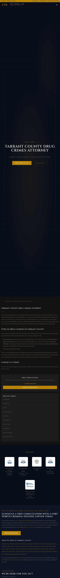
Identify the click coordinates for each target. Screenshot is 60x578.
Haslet (54, 546)
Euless (12, 546)
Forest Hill (23, 546)
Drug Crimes (6, 403)
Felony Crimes (6, 424)
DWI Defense (6, 399)
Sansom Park (24, 551)
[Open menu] (57, 5)
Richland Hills (5, 551)
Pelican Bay (52, 549)
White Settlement (21, 554)
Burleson (30, 544)
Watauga (43, 551)
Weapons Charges (7, 432)
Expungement (6, 428)
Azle (8, 544)
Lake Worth (18, 549)
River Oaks (12, 551)
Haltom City (49, 546)
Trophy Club (37, 551)
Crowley (41, 544)
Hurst (3, 549)
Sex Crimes (6, 416)
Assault (5, 407)
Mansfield (29, 549)
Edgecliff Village (6, 546)
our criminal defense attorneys (24, 520)
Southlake (31, 551)
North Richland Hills (38, 549)
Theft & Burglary (7, 420)
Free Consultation (22, 162)
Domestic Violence (7, 411)
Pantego (46, 549)
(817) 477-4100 (40, 163)
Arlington (4, 544)
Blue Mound (24, 544)
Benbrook (17, 544)
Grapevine (35, 546)
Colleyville (35, 544)
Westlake (49, 551)
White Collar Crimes (8, 436)
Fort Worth (29, 546)
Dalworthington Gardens (50, 544)
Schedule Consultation (29, 387)
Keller (6, 549)
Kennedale (11, 549)
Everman (17, 546)
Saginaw (18, 551)
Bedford (12, 544)
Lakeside (24, 549)
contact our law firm (15, 560)
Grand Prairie (41, 546)
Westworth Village (9, 554)
